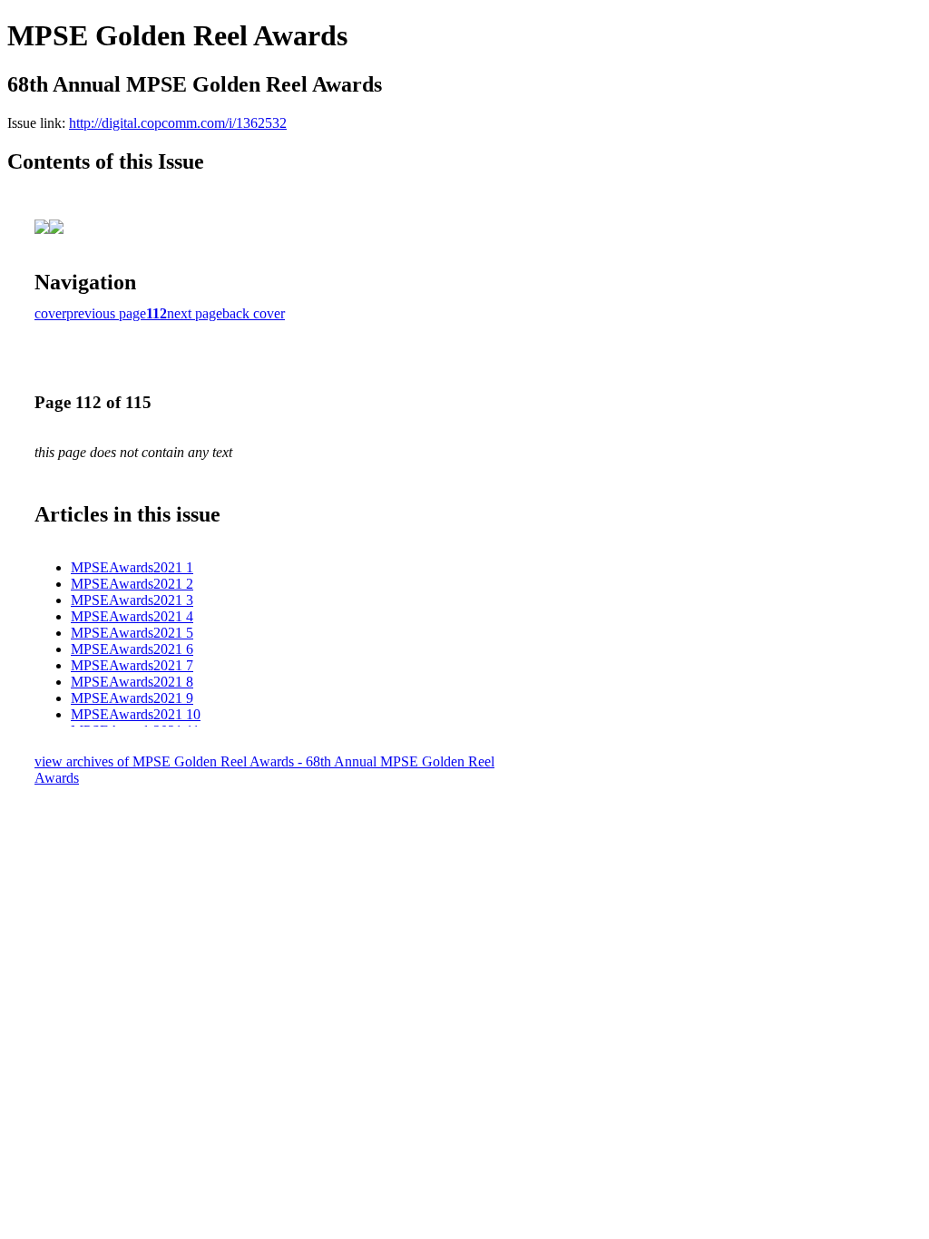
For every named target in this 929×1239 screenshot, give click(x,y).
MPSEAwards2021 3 (132, 600)
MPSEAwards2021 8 (132, 681)
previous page (106, 313)
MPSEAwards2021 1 (132, 567)
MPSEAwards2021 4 (132, 616)
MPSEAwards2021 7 (132, 665)
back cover (253, 313)
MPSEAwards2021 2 (132, 583)
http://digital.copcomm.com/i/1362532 (178, 123)
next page (194, 313)
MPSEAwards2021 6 (132, 649)
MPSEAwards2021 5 (132, 632)
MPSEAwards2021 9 (132, 698)
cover (50, 313)
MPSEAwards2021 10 (135, 714)
